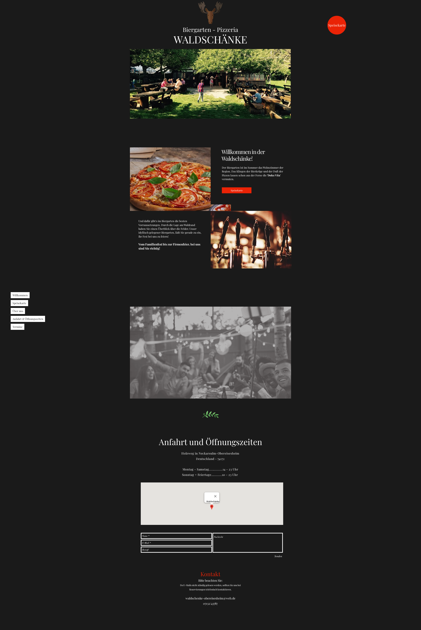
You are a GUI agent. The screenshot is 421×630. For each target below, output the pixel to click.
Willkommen (20, 295)
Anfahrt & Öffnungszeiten (27, 319)
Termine (17, 326)
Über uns (17, 311)
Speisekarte (19, 303)
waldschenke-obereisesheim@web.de (210, 598)
